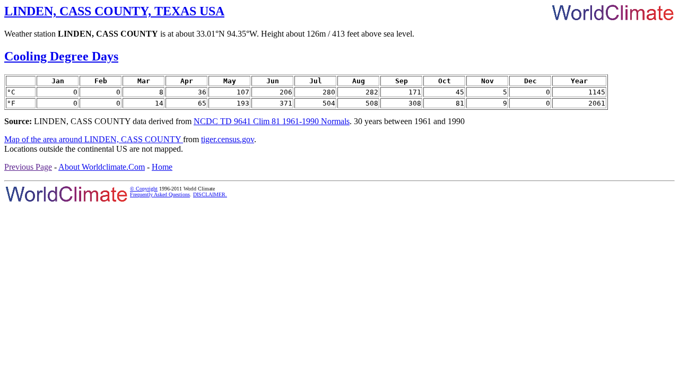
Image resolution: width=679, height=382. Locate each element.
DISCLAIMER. (210, 194)
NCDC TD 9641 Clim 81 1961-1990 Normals (272, 121)
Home (162, 166)
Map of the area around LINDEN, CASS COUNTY (93, 139)
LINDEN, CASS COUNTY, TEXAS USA (114, 11)
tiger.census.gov (227, 139)
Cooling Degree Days (61, 56)
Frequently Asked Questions (160, 194)
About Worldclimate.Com (101, 166)
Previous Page (28, 166)
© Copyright (144, 189)
